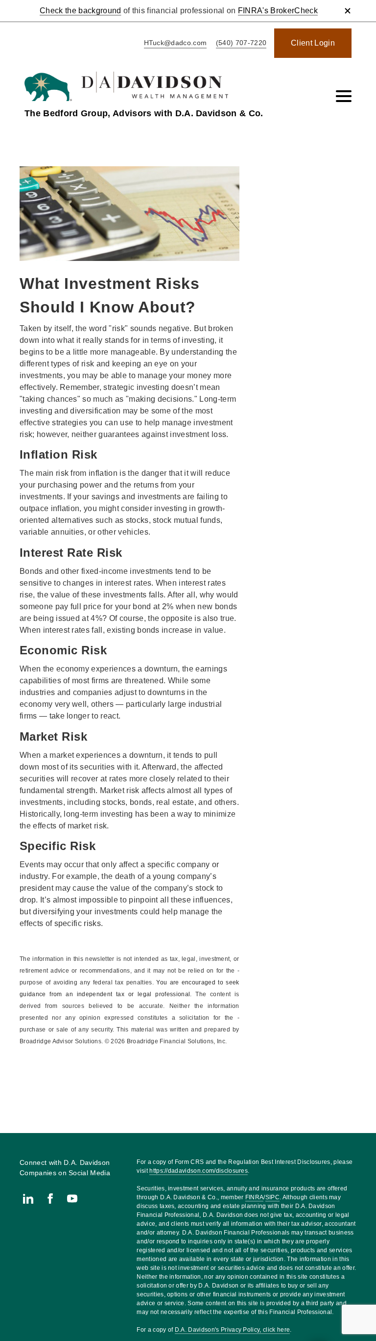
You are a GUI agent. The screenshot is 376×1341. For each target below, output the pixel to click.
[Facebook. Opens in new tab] (50, 1198)
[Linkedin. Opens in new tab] (28, 1198)
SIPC (272, 1197)
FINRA (254, 1197)
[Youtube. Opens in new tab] (72, 1198)
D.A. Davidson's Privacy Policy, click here (232, 1329)
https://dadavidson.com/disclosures (198, 1170)
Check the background (80, 10)
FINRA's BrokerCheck (278, 10)
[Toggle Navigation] (344, 96)
